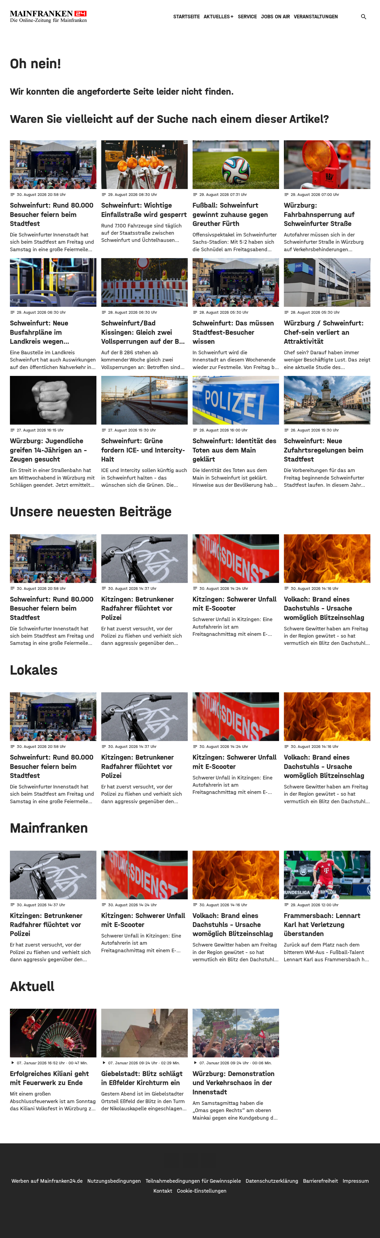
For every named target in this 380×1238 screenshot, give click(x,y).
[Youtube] (208, 1160)
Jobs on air (275, 17)
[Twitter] (190, 1160)
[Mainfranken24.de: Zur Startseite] (48, 17)
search (363, 16)
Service (247, 17)
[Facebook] (171, 1160)
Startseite (186, 17)
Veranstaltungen (316, 17)
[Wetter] (354, 17)
